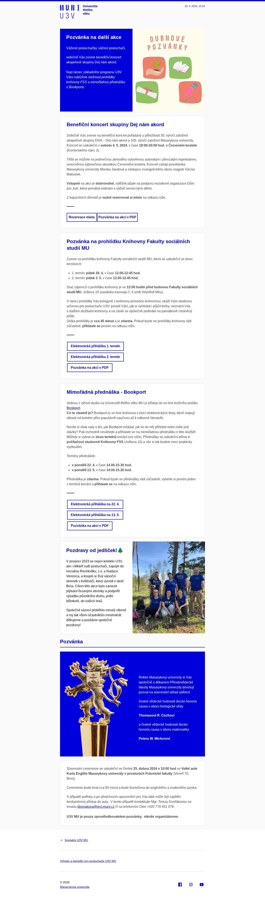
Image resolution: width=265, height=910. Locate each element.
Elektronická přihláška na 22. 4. (95, 504)
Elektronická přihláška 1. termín (95, 346)
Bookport (73, 408)
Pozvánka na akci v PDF (117, 217)
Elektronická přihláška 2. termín (95, 357)
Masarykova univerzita (74, 886)
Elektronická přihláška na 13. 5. (95, 515)
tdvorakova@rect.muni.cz (95, 806)
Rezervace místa (82, 217)
